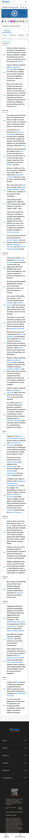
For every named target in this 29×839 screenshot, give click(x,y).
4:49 (4, 495)
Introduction (12, 35)
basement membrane (16, 329)
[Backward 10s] (5, 21)
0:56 (4, 137)
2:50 (4, 305)
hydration (10, 639)
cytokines (10, 303)
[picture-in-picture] (17, 21)
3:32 (4, 371)
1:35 (4, 190)
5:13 (4, 532)
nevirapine (10, 471)
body (14, 106)
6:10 (4, 618)
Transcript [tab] (6, 31)
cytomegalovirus (12, 485)
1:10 (4, 157)
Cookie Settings (20, 808)
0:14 (4, 72)
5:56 (4, 589)
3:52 (4, 393)
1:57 (4, 222)
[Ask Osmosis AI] (11, 21)
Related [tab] (6, 837)
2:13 (4, 242)
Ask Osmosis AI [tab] (20, 837)
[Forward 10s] (8, 21)
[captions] (20, 21)
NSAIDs (9, 475)
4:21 (4, 445)
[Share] (23, 7)
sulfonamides (11, 466)
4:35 (4, 466)
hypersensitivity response (15, 631)
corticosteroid (11, 626)
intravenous (21, 622)
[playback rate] (23, 21)
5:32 (4, 552)
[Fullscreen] (26, 21)
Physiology (21, 35)
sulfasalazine (11, 473)
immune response (13, 232)
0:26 (4, 95)
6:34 (4, 661)
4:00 (4, 415)
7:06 (4, 706)
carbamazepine (12, 462)
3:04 (4, 323)
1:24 (4, 175)
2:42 (4, 287)
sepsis (21, 348)
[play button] (2, 21)
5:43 (4, 567)
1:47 (4, 204)
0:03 (4, 54)
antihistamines (12, 622)
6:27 (4, 639)
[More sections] (25, 30)
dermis (23, 145)
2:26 (4, 268)
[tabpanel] (14, 374)
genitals (20, 61)
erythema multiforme (14, 369)
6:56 (4, 689)
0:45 (4, 121)
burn (19, 593)
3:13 (4, 343)
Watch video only (6, 41)
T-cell (22, 258)
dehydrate (10, 336)
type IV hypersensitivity (15, 662)
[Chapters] (14, 21)
